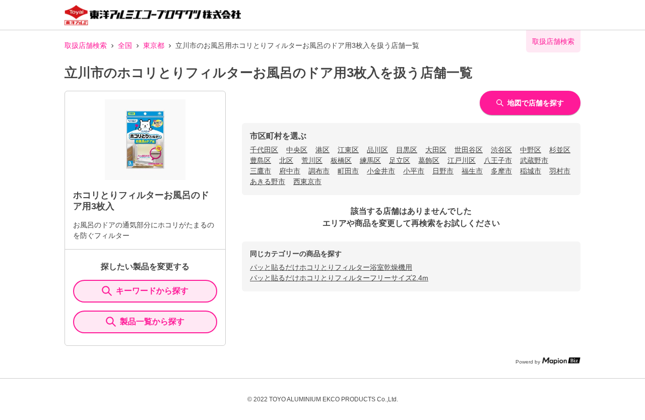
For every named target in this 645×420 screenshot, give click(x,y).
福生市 (472, 171)
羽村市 (559, 171)
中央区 (296, 150)
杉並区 (559, 150)
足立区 (399, 160)
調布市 (319, 171)
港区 (322, 150)
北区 (286, 160)
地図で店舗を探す (535, 103)
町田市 (348, 171)
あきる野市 (267, 181)
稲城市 (530, 171)
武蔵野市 (534, 160)
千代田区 (264, 150)
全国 (125, 45)
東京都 (153, 45)
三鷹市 (260, 171)
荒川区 (311, 160)
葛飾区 (428, 160)
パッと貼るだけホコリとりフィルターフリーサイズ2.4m (339, 278)
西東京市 (307, 181)
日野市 (443, 171)
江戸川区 (461, 160)
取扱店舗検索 (85, 45)
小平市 (413, 171)
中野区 (530, 150)
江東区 (348, 150)
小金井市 (381, 171)
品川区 (377, 150)
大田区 (435, 150)
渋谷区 (501, 150)
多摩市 (501, 171)
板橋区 (341, 160)
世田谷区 (469, 150)
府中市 (289, 171)
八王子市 (498, 160)
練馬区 (370, 160)
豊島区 (260, 160)
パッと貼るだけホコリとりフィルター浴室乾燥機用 (331, 267)
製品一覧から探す (152, 321)
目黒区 (406, 150)
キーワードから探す (152, 290)
